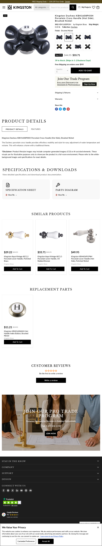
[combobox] (60, 7)
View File (12, 195)
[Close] (98, 527)
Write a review (51, 380)
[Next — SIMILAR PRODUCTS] (96, 234)
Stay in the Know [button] (14, 461)
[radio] (59, 37)
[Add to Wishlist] (49, 16)
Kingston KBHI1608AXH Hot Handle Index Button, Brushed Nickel (16, 333)
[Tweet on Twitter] (60, 109)
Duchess (74, 27)
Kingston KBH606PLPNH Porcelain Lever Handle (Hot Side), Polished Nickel (82, 258)
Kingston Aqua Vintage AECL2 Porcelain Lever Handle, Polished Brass (17, 258)
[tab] (14, 129)
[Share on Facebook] (56, 109)
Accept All (46, 541)
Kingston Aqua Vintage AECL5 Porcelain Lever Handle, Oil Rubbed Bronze (50, 258)
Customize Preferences (26, 541)
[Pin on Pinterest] (68, 109)
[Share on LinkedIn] (64, 109)
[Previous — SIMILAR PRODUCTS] (6, 234)
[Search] (73, 7)
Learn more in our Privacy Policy (51, 536)
